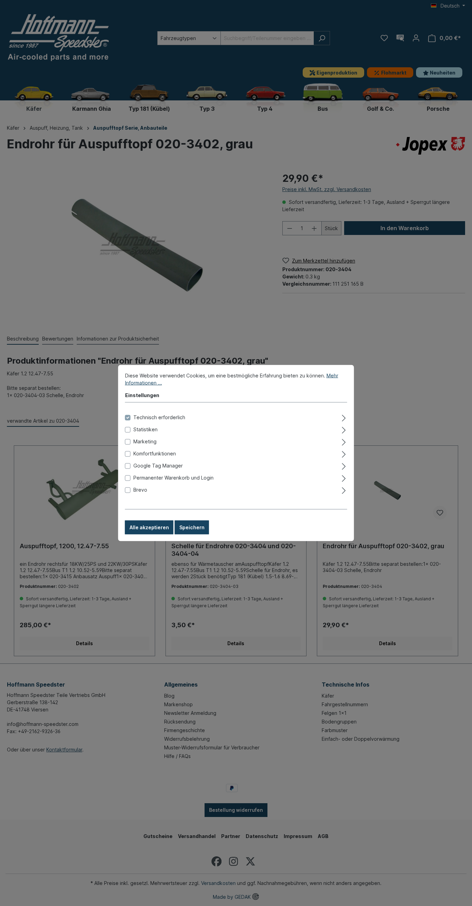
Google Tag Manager (158, 466)
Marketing (145, 441)
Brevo (140, 490)
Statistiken (145, 429)
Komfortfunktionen (154, 453)
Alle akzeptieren (149, 527)
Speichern (192, 527)
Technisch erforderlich (159, 417)
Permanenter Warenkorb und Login (173, 478)
